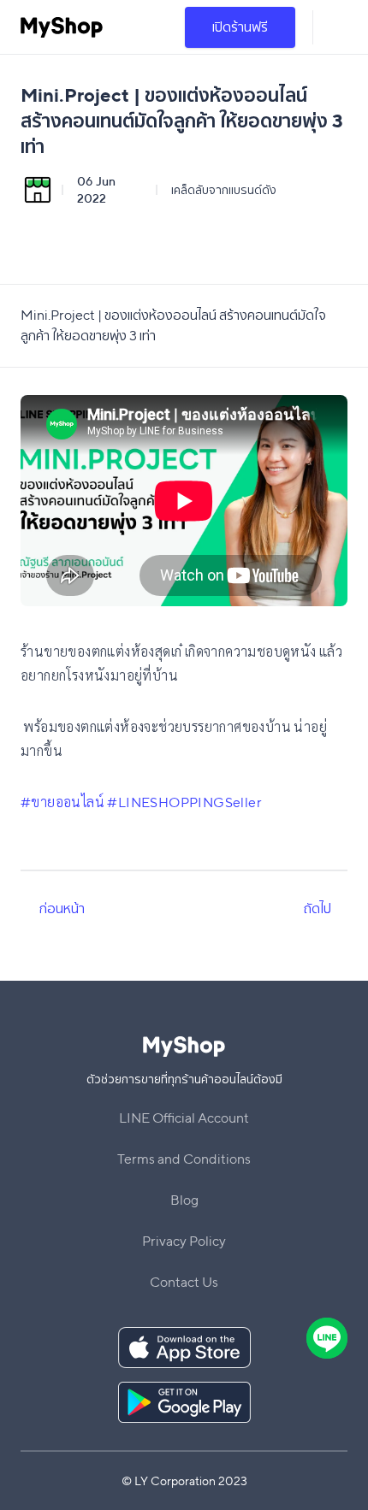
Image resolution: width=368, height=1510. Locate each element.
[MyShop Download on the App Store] (184, 1347)
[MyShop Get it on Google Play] (184, 1402)
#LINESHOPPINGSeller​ (184, 802)
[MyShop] (62, 27)
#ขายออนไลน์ (62, 802)
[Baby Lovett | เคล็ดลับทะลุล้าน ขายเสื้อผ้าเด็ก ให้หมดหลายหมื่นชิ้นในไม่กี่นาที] (339, 909)
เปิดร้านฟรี (240, 27)
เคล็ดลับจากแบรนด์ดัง (223, 190)
